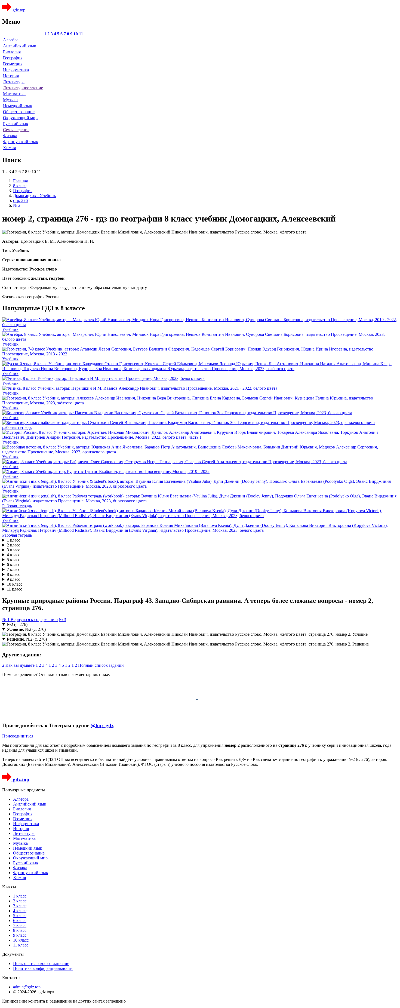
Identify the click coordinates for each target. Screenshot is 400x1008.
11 (81, 34)
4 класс (13, 554)
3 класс (13, 550)
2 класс (13, 545)
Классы (9, 886)
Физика (10, 135)
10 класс (14, 584)
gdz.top (18, 10)
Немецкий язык (17, 105)
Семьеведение (16, 129)
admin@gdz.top (27, 987)
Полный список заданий (101, 665)
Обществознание (19, 111)
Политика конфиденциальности (43, 968)
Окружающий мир (20, 117)
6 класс (13, 564)
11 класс (14, 589)
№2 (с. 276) (17, 624)
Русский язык (15, 123)
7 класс (13, 569)
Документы (13, 954)
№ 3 (62, 619)
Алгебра (11, 40)
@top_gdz (102, 725)
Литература (13, 81)
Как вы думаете (20, 665)
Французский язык (20, 141)
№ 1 (6, 619)
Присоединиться (17, 736)
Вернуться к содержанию (34, 619)
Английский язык (19, 46)
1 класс (13, 540)
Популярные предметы (23, 790)
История (11, 75)
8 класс (13, 574)
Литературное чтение (23, 87)
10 (75, 34)
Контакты (11, 977)
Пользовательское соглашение (41, 963)
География (12, 58)
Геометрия (12, 64)
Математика (14, 93)
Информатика (16, 69)
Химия (9, 147)
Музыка (10, 99)
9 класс (13, 579)
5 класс (13, 559)
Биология (12, 52)
